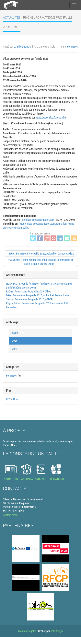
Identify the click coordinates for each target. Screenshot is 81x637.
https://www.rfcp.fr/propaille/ (51, 117)
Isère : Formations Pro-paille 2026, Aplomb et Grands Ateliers (38, 295)
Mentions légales (27, 631)
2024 (14, 349)
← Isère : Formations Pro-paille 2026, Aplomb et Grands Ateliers (40, 253)
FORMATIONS (56, 479)
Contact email (10, 515)
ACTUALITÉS (11, 479)
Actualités (12, 17)
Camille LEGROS (22, 46)
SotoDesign (57, 631)
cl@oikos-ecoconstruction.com (38, 220)
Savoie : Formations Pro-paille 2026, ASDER (29, 299)
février (17, 333)
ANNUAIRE (41, 479)
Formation (72, 46)
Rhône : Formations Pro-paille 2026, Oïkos (28, 291)
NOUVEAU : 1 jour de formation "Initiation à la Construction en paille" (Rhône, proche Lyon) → (41, 262)
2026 (14, 340)
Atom (15, 399)
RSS (8, 399)
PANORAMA (26, 479)
